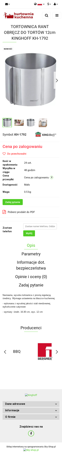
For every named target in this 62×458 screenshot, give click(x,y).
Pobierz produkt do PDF (21, 212)
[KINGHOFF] (46, 134)
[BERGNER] (45, 351)
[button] (31, 404)
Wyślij (29, 233)
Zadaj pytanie (12, 202)
